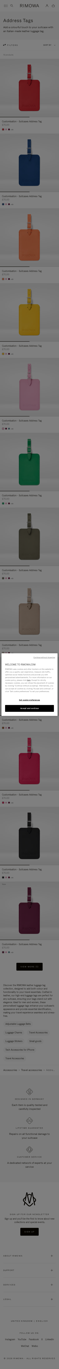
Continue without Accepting (44, 657)
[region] (29, 684)
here (28, 680)
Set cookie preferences (29, 700)
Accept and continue (29, 708)
